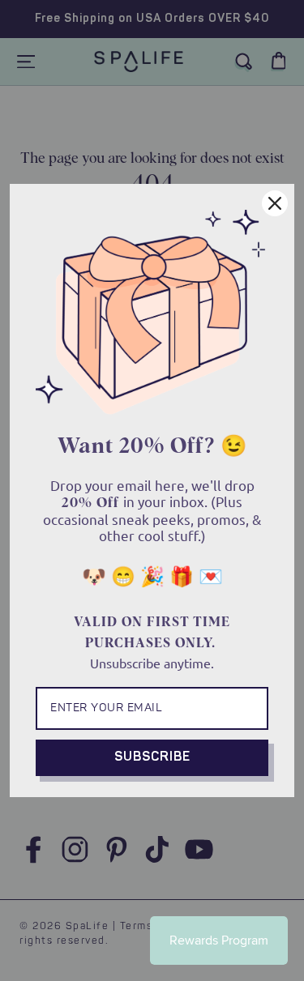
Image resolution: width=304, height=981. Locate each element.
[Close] (274, 203)
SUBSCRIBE (152, 757)
